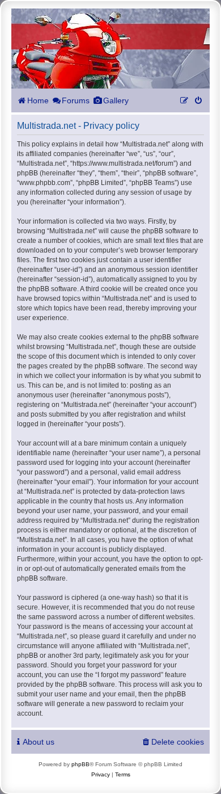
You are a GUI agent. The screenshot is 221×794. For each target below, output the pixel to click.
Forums (76, 100)
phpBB (80, 764)
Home (38, 100)
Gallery (116, 100)
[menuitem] (199, 101)
